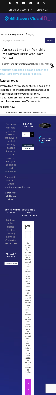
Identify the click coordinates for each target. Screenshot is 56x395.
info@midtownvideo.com (17, 187)
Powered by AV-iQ (40, 112)
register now (7, 106)
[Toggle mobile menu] (50, 23)
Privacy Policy (25, 112)
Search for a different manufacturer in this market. (27, 63)
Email (27, 227)
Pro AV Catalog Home (12, 34)
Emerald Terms (12, 112)
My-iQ (30, 34)
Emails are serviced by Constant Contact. (28, 365)
